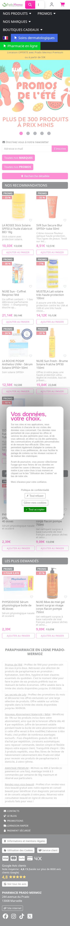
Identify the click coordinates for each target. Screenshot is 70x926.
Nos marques (15, 21)
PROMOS (45, 13)
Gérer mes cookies (35, 502)
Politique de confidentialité (35, 489)
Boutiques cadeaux (21, 29)
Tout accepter (36, 509)
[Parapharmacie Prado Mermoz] (12, 4)
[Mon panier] (63, 5)
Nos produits (16, 13)
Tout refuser (36, 495)
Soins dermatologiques (36, 38)
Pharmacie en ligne (22, 46)
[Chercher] (30, 5)
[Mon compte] (52, 5)
